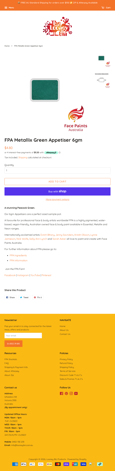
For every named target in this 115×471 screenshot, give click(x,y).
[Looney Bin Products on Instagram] (71, 394)
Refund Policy (66, 363)
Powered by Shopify (76, 459)
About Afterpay (11, 371)
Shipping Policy (67, 367)
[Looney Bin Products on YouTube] (76, 394)
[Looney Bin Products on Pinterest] (66, 394)
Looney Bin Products (56, 459)
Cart (108, 7)
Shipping (22, 157)
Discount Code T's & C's (71, 375)
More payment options (57, 199)
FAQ (6, 363)
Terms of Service (67, 371)
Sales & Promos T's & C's (71, 379)
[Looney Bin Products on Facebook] (61, 394)
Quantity (9, 164)
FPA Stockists (10, 359)
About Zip (9, 375)
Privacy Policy (66, 359)
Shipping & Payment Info (16, 367)
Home (7, 46)
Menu (11, 7)
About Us (64, 330)
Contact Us (65, 334)
